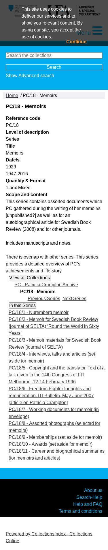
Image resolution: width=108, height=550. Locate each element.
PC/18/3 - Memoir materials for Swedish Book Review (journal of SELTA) (55, 344)
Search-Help (89, 497)
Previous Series (44, 298)
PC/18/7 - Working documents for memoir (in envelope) (54, 413)
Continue (76, 41)
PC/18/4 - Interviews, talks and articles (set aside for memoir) (52, 357)
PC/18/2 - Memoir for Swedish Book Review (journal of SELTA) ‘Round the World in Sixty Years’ (54, 326)
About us (93, 490)
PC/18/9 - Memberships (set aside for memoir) (55, 437)
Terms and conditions (80, 510)
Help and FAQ (87, 503)
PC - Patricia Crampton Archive (46, 284)
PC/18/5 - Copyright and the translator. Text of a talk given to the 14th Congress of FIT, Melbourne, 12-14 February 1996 (57, 374)
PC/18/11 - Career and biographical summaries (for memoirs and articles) (57, 454)
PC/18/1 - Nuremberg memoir (39, 312)
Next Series (74, 298)
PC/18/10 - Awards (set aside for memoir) (50, 444)
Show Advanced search (30, 75)
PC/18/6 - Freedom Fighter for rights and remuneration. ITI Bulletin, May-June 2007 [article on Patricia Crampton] (51, 395)
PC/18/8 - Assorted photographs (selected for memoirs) (54, 427)
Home (12, 95)
